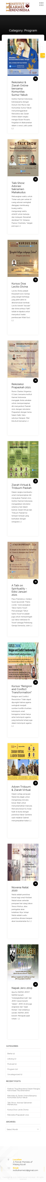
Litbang (10, 1059)
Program (11, 1069)
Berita (9, 1054)
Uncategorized (13, 1074)
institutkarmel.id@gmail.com (25, 1170)
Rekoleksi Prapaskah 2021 (18, 1115)
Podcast (10, 1064)
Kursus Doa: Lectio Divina (17, 1110)
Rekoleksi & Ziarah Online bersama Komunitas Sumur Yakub (22, 1097)
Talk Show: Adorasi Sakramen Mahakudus (19, 1104)
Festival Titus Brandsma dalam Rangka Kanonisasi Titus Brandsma (23, 1090)
